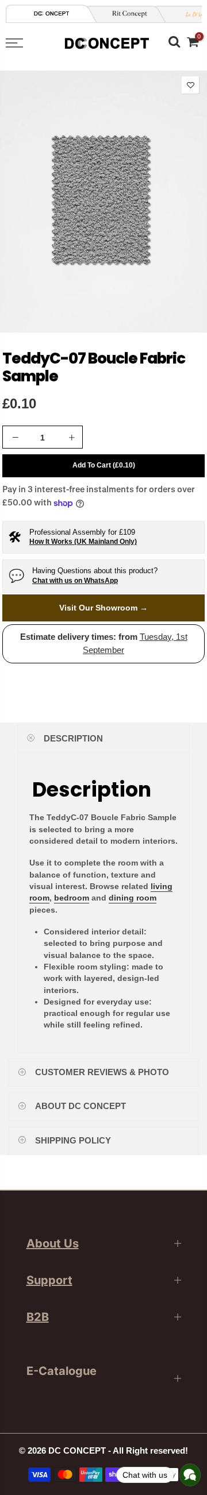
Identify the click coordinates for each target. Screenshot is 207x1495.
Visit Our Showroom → (103, 607)
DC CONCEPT (77, 1450)
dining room (132, 897)
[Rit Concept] (125, 14)
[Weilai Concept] (52, 13)
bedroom (71, 897)
